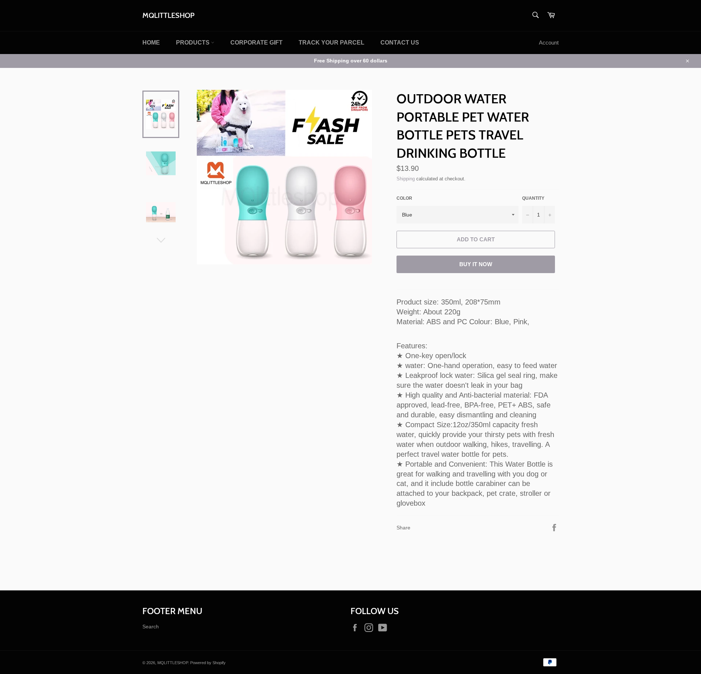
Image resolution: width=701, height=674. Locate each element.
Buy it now (475, 264)
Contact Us (399, 42)
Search (150, 626)
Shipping (406, 178)
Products (193, 42)
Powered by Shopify (208, 662)
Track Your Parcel (331, 42)
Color (404, 198)
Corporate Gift (256, 42)
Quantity (533, 198)
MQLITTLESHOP (168, 15)
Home (151, 42)
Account (549, 42)
